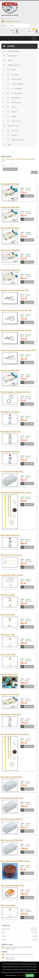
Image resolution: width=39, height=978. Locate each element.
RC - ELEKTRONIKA (17, 88)
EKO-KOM (7, 947)
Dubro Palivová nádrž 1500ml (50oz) (12, 819)
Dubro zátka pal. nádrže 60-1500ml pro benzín (15, 861)
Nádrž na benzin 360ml (8, 595)
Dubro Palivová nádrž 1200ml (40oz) (12, 471)
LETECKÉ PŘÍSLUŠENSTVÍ (23, 159)
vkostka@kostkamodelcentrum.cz (13, 21)
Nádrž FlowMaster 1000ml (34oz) (11, 432)
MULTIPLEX (15, 112)
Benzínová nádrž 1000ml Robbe (10, 250)
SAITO (9, 144)
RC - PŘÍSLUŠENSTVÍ (17, 93)
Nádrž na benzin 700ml (8, 635)
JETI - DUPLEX (15, 130)
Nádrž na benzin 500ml (8, 615)
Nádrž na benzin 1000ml (8, 654)
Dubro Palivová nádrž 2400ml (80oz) (12, 840)
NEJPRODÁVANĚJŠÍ (13, 51)
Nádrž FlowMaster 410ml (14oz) (10, 451)
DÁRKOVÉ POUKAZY (13, 126)
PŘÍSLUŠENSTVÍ (16, 98)
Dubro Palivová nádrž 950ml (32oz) (11, 777)
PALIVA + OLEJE (16, 121)
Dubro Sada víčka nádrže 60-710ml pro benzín (15, 734)
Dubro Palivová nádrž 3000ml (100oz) (12, 885)
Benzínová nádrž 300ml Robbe (10, 184)
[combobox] (9, 165)
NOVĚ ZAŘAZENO (13, 56)
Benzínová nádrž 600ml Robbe (10, 228)
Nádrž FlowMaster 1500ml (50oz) (11, 714)
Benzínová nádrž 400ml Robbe (10, 370)
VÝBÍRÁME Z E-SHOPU (14, 65)
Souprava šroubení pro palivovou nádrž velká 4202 (16, 330)
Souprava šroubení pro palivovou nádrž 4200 (14, 290)
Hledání (3, 25)
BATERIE (14, 70)
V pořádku (30, 975)
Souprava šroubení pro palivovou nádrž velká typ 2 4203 (18, 350)
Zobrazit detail (29, 196)
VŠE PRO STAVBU (16, 102)
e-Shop (3, 159)
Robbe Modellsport (18, 140)
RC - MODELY (15, 74)
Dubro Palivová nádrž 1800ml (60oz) (12, 798)
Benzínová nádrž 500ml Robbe (10, 207)
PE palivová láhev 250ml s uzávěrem (12, 575)
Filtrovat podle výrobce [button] (10, 169)
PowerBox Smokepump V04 (9, 674)
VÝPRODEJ (14, 135)
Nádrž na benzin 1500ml (8, 905)
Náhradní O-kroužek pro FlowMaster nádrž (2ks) (15, 392)
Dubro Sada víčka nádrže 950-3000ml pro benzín (16, 492)
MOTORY (14, 107)
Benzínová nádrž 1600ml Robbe (10, 270)
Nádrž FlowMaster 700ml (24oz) (10, 412)
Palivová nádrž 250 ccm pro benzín (11, 555)
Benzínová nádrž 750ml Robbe (10, 694)
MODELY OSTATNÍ (16, 79)
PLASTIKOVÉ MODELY (17, 84)
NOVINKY (10, 60)
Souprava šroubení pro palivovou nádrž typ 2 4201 (16, 310)
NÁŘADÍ (14, 116)
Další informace (21, 975)
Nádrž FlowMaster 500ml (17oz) (10, 535)
